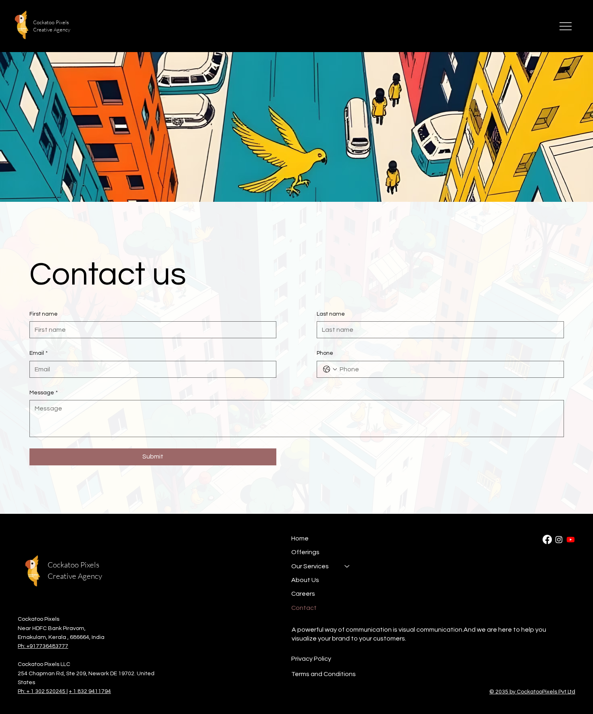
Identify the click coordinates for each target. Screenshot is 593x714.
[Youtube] (570, 539)
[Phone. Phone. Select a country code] (330, 369)
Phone (325, 353)
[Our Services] (347, 566)
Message (43, 393)
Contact (304, 608)
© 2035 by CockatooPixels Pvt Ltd (532, 692)
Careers (303, 593)
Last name (331, 314)
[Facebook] (547, 539)
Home (300, 538)
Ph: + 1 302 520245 (42, 691)
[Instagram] (559, 539)
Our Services (310, 566)
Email (38, 353)
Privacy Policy (311, 658)
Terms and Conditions (323, 674)
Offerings (305, 552)
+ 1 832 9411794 (90, 691)
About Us (305, 580)
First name (43, 314)
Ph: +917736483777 (43, 646)
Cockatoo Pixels (73, 565)
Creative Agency (75, 576)
